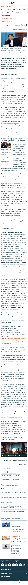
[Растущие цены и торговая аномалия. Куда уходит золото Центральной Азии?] (6, 538)
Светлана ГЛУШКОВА (7, 18)
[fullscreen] (25, 455)
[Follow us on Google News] (20, 564)
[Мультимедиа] (8, 583)
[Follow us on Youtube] (2, 564)
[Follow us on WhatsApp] (16, 564)
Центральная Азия (16, 523)
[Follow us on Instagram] (6, 564)
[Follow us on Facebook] (9, 564)
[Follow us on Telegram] (13, 564)
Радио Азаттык (8, 447)
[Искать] (19, 583)
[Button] (8, 25)
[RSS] (24, 564)
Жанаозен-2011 (6, 6)
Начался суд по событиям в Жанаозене (15, 445)
